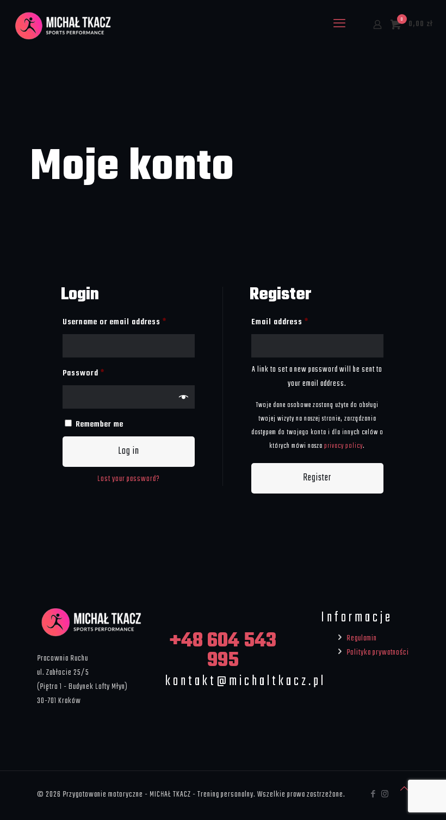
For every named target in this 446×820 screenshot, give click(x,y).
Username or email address (129, 322)
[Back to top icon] (404, 789)
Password (99, 373)
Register (317, 478)
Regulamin (361, 638)
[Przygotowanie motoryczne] (63, 24)
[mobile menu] (339, 24)
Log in (128, 451)
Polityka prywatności (377, 652)
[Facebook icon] (373, 794)
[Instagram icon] (385, 794)
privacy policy (343, 446)
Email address (295, 322)
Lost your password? (128, 478)
